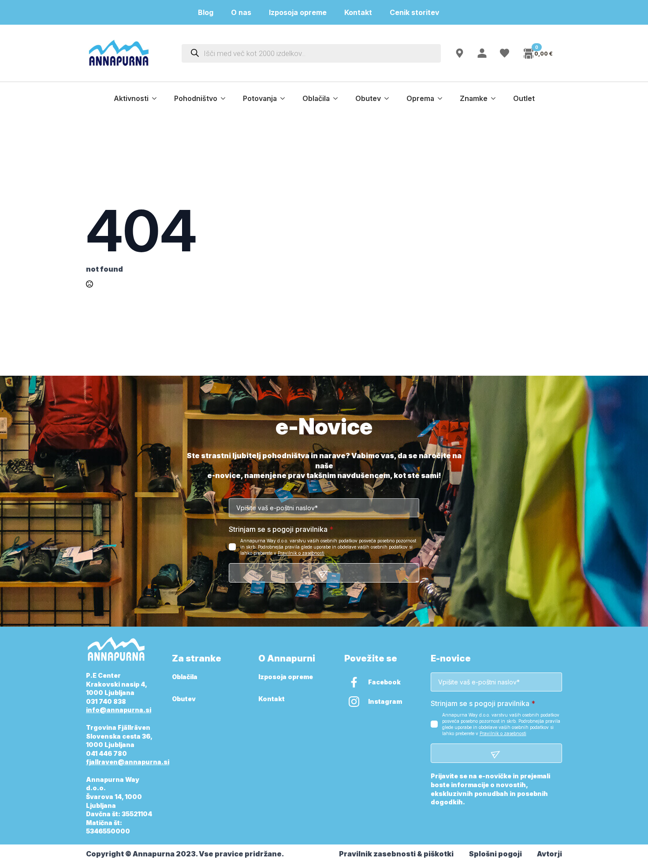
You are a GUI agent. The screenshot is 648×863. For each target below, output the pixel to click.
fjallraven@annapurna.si (127, 762)
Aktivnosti (131, 98)
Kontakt (358, 12)
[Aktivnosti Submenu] (157, 98)
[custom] (354, 682)
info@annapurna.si (118, 710)
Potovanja (260, 98)
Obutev (368, 98)
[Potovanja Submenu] (285, 98)
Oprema (420, 98)
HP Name (96, 427)
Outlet (524, 98)
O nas (241, 12)
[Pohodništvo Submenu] (225, 98)
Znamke (474, 98)
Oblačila (316, 98)
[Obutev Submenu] (389, 98)
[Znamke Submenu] (496, 98)
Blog (205, 12)
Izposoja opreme (298, 12)
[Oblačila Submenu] (338, 98)
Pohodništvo (195, 98)
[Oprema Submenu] (442, 98)
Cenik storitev (420, 12)
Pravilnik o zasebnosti (301, 553)
